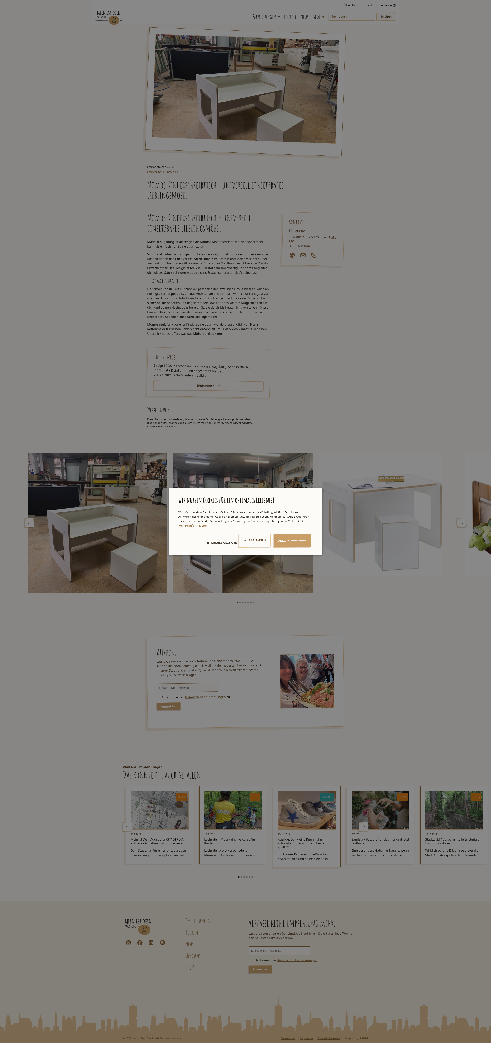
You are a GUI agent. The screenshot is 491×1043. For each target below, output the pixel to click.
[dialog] (245, 521)
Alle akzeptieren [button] (292, 540)
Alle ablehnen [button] (254, 540)
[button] (222, 542)
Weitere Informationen (193, 525)
